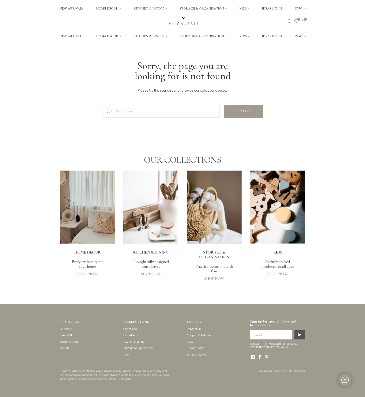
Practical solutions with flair (214, 261)
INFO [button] (299, 36)
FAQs (190, 341)
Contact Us (194, 329)
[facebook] (259, 357)
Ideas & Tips (67, 335)
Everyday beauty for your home (87, 259)
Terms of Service (197, 354)
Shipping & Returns (199, 335)
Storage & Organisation (138, 348)
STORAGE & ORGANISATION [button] (202, 36)
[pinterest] (266, 357)
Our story (66, 329)
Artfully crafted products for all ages (277, 259)
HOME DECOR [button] (107, 36)
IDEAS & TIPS (272, 36)
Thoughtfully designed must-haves (151, 259)
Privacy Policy (195, 348)
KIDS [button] (243, 36)
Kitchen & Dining (133, 341)
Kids (126, 354)
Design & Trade (69, 341)
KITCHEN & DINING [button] (148, 36)
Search (64, 348)
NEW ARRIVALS (71, 36)
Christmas (130, 329)
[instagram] (252, 357)
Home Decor (130, 335)
